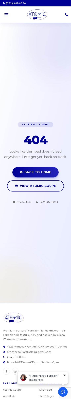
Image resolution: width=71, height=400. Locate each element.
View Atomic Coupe (38, 186)
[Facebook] (6, 371)
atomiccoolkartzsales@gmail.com (29, 351)
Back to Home (37, 172)
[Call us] (66, 14)
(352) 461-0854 (48, 202)
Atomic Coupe (12, 389)
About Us (9, 396)
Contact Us (24, 202)
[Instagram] (15, 371)
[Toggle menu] (6, 14)
